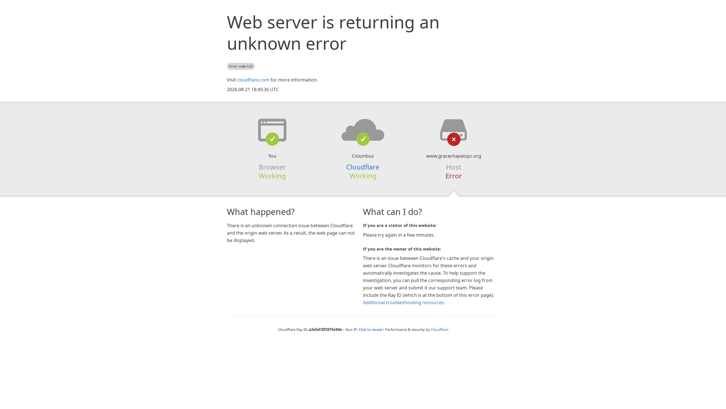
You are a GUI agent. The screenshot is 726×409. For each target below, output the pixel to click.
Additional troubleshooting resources (403, 302)
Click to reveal (370, 329)
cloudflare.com (253, 80)
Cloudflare (362, 167)
